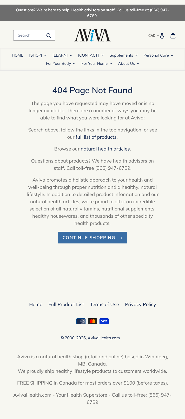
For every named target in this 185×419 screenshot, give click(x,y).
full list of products (96, 137)
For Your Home (94, 63)
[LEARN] (60, 55)
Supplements (121, 55)
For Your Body (58, 63)
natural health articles (105, 149)
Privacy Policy (140, 304)
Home (35, 304)
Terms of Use (104, 304)
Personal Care (156, 55)
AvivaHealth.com (104, 337)
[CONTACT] (88, 55)
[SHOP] (35, 55)
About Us (126, 63)
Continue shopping (89, 237)
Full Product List (66, 304)
